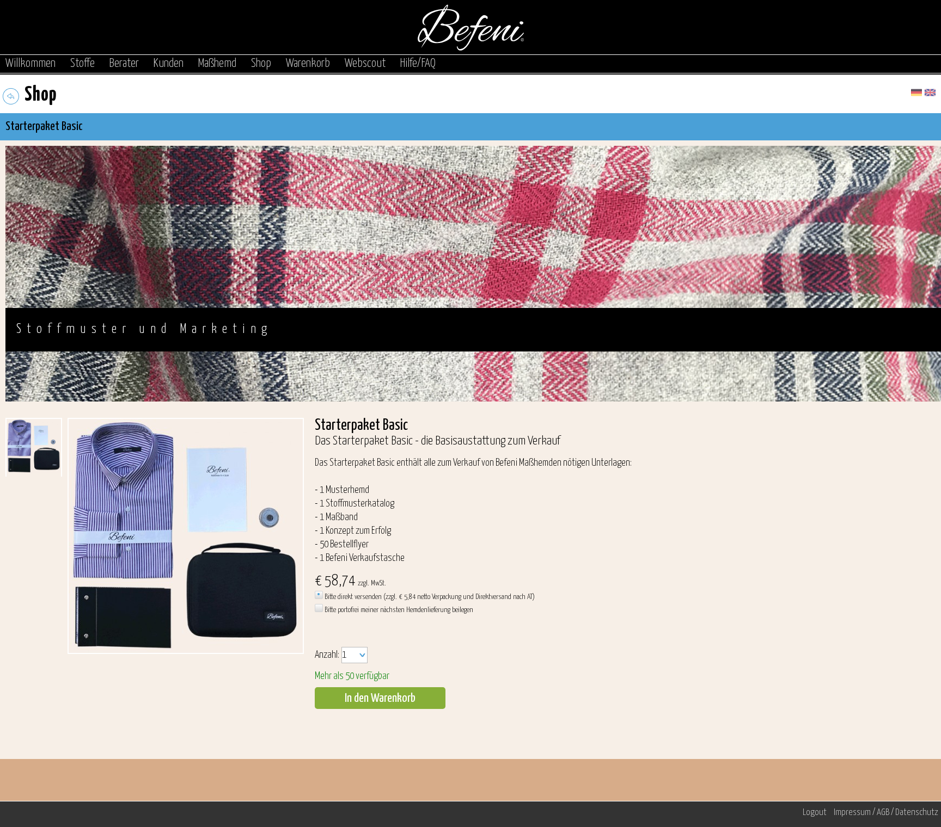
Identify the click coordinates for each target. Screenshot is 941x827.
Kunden (169, 64)
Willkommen (30, 64)
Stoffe (82, 64)
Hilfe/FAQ (418, 64)
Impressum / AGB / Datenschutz (886, 812)
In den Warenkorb (380, 698)
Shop (261, 64)
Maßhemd (217, 64)
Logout (815, 812)
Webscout (365, 64)
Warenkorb (308, 64)
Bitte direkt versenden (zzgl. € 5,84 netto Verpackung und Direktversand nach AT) (429, 597)
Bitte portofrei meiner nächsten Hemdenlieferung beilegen (398, 610)
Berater (124, 64)
